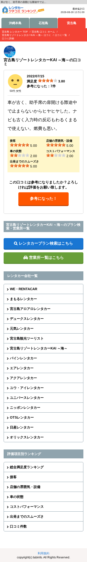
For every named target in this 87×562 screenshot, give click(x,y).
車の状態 (16, 497)
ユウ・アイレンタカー (27, 388)
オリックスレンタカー (27, 437)
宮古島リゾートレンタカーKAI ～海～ (38, 348)
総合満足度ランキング (27, 467)
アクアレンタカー (23, 378)
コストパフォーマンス (27, 506)
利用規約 (43, 553)
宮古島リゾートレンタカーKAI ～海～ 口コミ (26, 35)
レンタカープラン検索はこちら (46, 243)
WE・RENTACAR (23, 289)
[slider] (47, 80)
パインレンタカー (23, 358)
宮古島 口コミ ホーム (43, 31)
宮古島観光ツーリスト (27, 338)
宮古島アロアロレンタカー (30, 309)
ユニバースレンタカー (27, 398)
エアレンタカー (22, 368)
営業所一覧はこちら (46, 257)
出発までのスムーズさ (27, 516)
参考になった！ (43, 198)
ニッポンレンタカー (25, 407)
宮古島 (71, 23)
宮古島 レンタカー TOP (15, 31)
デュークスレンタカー (27, 319)
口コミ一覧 (61, 35)
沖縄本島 (15, 23)
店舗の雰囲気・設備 (25, 487)
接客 (13, 477)
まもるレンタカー (23, 299)
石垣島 (43, 23)
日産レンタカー (22, 427)
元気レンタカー (22, 328)
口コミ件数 (18, 526)
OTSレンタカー (22, 417)
